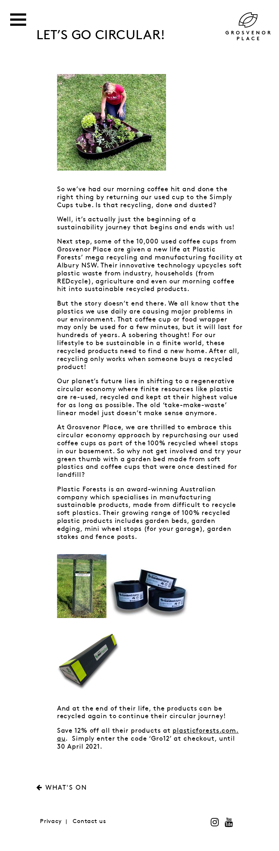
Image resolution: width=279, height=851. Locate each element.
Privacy (51, 821)
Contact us (89, 821)
